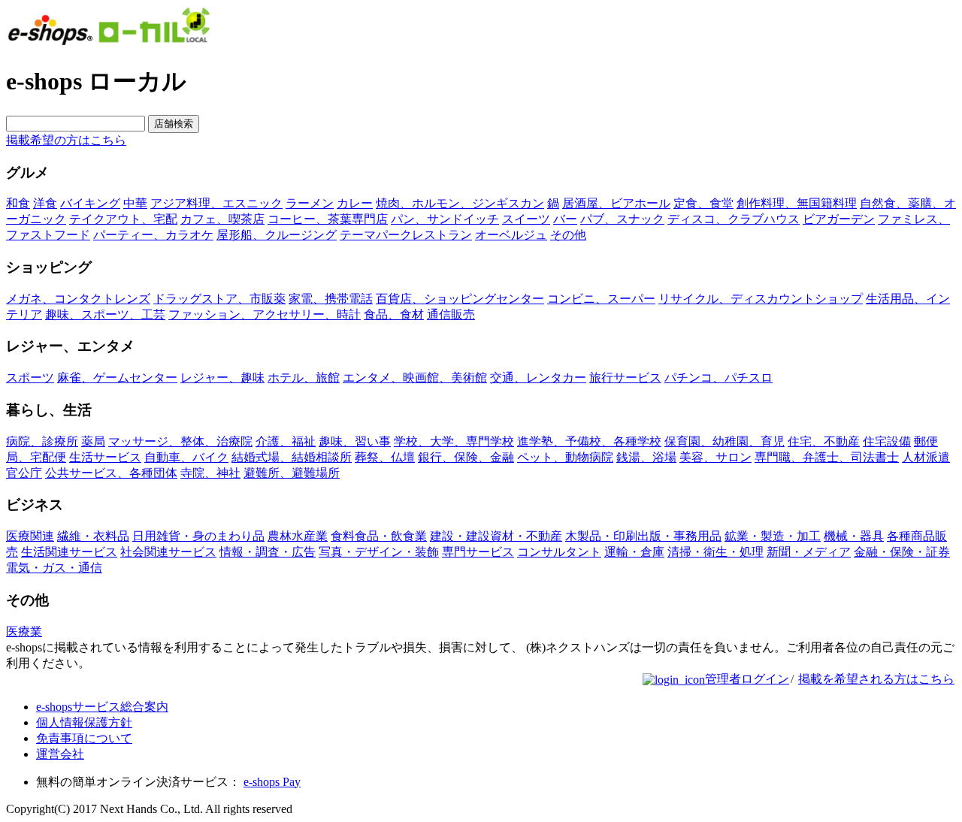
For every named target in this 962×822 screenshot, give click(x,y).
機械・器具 (854, 536)
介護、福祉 (286, 441)
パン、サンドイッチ (445, 219)
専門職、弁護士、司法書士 (827, 457)
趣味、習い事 (355, 441)
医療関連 (30, 536)
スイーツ (526, 219)
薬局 (93, 441)
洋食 (45, 203)
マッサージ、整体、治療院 (180, 441)
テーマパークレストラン (406, 234)
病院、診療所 (42, 441)
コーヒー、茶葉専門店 (328, 219)
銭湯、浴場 (646, 457)
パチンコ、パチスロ (718, 377)
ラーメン (310, 203)
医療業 (24, 631)
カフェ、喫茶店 (222, 219)
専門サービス (478, 551)
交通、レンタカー (538, 377)
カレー (355, 203)
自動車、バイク (186, 457)
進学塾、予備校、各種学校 (589, 441)
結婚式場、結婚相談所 (291, 457)
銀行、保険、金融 (466, 457)
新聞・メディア (809, 551)
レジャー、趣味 (222, 377)
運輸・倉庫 (634, 551)
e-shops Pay (272, 781)
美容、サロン (715, 457)
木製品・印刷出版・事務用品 (643, 536)
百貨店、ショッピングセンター (460, 298)
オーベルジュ (511, 234)
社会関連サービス (168, 551)
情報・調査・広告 (267, 551)
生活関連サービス (69, 551)
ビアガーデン (839, 219)
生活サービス (105, 457)
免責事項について (84, 738)
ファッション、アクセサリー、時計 (264, 314)
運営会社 (60, 754)
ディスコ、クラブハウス (733, 219)
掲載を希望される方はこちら (876, 678)
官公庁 (24, 473)
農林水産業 (298, 536)
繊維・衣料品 (93, 536)
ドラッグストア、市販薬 (219, 298)
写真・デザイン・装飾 (379, 551)
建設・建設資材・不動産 (496, 536)
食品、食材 (394, 314)
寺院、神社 (210, 473)
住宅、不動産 (824, 441)
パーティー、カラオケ (153, 234)
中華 (135, 203)
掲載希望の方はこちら (66, 140)
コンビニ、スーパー (601, 298)
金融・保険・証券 (902, 551)
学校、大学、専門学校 (454, 441)
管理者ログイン (747, 678)
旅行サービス (625, 377)
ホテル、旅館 (304, 377)
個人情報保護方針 (84, 722)
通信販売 (451, 314)
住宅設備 (887, 441)
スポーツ (30, 377)
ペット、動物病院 (565, 457)
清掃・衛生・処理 (715, 551)
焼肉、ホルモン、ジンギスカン (460, 203)
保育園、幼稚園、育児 (724, 441)
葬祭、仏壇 (385, 457)
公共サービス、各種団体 (111, 473)
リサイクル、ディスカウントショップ (760, 298)
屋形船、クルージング (276, 234)
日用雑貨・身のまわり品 (198, 536)
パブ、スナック (622, 219)
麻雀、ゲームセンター (117, 377)
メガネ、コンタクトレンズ (78, 298)
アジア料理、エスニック (216, 203)
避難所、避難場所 (292, 473)
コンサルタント (559, 551)
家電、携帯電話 (331, 298)
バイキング (90, 203)
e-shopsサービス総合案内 (102, 706)
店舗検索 (173, 123)
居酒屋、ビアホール (616, 203)
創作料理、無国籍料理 (797, 203)
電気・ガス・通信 (54, 567)
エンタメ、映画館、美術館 (415, 377)
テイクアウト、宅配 (123, 219)
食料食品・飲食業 (379, 536)
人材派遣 (926, 457)
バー (565, 219)
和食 (18, 203)
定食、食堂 (703, 203)
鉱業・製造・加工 (773, 536)
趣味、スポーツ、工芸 (105, 314)
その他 (568, 234)
